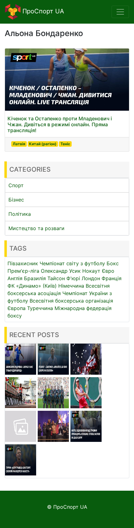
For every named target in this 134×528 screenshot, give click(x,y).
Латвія (19, 143)
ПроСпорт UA (42, 11)
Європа (16, 308)
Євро (108, 271)
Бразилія (35, 278)
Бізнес (16, 200)
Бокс (113, 263)
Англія (14, 278)
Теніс (65, 143)
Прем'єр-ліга (23, 271)
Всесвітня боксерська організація (71, 301)
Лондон (91, 278)
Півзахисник (22, 263)
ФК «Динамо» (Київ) (32, 286)
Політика (19, 214)
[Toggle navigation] (120, 12)
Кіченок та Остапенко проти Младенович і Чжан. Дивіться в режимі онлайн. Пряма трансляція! (59, 124)
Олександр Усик (61, 271)
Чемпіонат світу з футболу (72, 263)
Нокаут (91, 271)
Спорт (16, 185)
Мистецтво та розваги (36, 228)
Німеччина (71, 286)
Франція (112, 278)
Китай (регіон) (42, 143)
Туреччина (40, 308)
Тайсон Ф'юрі (63, 278)
